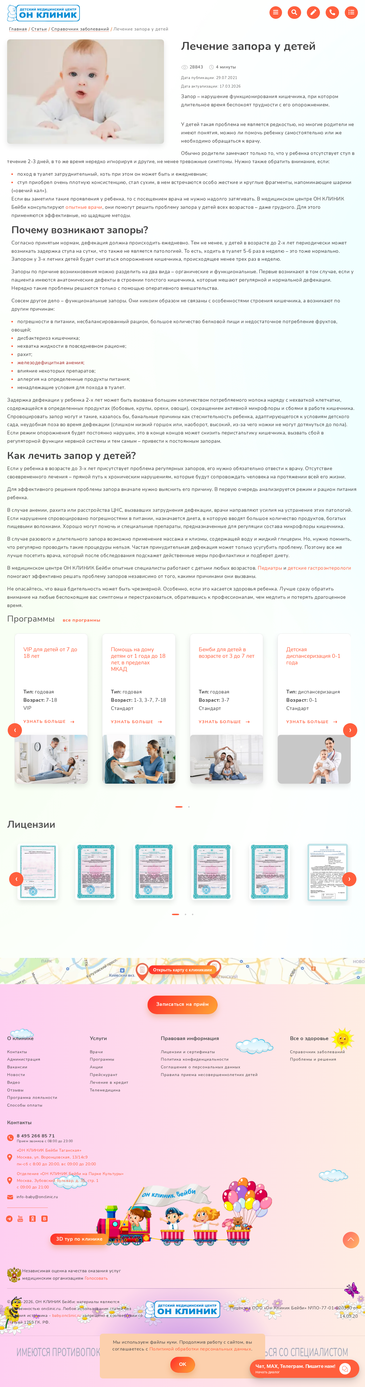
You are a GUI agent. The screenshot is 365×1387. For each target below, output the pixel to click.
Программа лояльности (32, 1097)
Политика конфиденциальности (195, 1059)
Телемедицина (105, 1090)
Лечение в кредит (109, 1082)
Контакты (17, 1052)
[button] (179, 808)
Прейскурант (103, 1074)
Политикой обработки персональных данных (200, 1349)
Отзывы (15, 1090)
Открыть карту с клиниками (182, 969)
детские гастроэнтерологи (319, 568)
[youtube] (20, 1218)
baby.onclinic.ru (66, 1315)
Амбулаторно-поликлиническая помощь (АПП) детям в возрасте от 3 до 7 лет (313, 662)
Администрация (23, 1059)
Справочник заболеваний (317, 1052)
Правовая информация (190, 1038)
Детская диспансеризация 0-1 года (225, 656)
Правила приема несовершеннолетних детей (209, 1074)
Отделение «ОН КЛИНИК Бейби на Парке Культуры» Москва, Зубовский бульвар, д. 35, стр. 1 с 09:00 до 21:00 (70, 1180)
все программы (81, 620)
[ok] (32, 1218)
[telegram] (9, 1218)
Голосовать (96, 1278)
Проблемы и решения (313, 1059)
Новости (16, 1074)
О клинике (20, 1038)
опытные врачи (84, 207)
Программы (102, 1059)
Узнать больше (45, 722)
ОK (182, 1364)
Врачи (96, 1052)
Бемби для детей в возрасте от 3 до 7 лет (139, 653)
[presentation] (15, 730)
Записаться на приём (182, 1004)
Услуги (98, 1038)
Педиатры (270, 568)
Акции (96, 1067)
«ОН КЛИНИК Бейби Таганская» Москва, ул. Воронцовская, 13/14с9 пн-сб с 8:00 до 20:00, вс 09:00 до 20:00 (56, 1157)
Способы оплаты (24, 1105)
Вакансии (17, 1067)
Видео (13, 1082)
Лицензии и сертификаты (188, 1052)
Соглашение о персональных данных (200, 1067)
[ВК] (44, 1218)
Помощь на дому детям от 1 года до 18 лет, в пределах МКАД (50, 659)
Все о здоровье (309, 1038)
